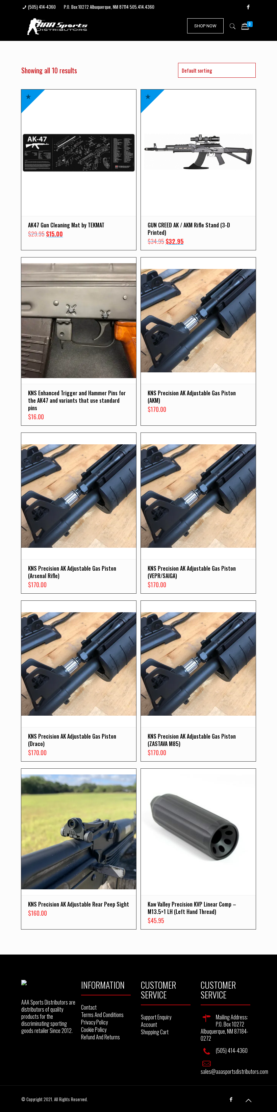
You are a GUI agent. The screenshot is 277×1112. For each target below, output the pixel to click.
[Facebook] (248, 6)
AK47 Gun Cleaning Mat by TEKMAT (66, 225)
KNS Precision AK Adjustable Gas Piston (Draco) (72, 740)
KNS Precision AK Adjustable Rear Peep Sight (78, 904)
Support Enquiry (156, 1017)
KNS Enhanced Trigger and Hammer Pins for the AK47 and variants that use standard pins (77, 400)
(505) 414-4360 (42, 6)
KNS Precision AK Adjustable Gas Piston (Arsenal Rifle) (72, 572)
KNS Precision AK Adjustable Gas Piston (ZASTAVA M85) (192, 740)
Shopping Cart (155, 1032)
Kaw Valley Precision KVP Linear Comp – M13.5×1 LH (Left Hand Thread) (192, 908)
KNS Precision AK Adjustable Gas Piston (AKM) (192, 396)
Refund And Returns (100, 1037)
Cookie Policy (93, 1029)
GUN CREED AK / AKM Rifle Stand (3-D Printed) (189, 229)
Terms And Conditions (102, 1015)
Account (149, 1024)
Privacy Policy (94, 1022)
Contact (89, 1007)
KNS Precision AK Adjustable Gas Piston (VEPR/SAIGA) (192, 572)
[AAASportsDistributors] (57, 25)
